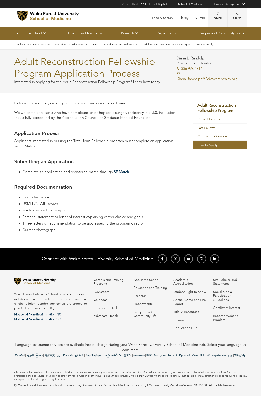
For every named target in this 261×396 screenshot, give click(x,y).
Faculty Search (162, 18)
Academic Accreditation (183, 281)
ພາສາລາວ (139, 355)
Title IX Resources (186, 312)
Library (183, 18)
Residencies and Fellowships (120, 44)
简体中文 (49, 355)
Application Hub (185, 328)
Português (160, 355)
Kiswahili (197, 355)
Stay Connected (105, 308)
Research (127, 33)
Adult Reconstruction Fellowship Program (167, 44)
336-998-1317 (191, 68)
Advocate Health (106, 316)
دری (59, 355)
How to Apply (207, 145)
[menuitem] (220, 108)
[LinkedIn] (214, 258)
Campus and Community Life (219, 33)
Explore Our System (227, 4)
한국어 (128, 355)
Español (20, 355)
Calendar (100, 300)
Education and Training (81, 33)
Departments (166, 33)
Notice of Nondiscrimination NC (37, 314)
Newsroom (102, 292)
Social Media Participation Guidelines (222, 296)
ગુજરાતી (79, 355)
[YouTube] (188, 258)
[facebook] (162, 258)
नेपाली (149, 355)
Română (172, 355)
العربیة (30, 355)
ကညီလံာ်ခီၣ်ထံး (113, 355)
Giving (218, 17)
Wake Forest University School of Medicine (41, 44)
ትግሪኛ (206, 355)
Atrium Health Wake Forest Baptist (144, 4)
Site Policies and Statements (225, 281)
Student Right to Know (189, 292)
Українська (219, 355)
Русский (184, 355)
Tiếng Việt (240, 355)
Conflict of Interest (226, 308)
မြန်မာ (39, 355)
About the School (29, 33)
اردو (230, 355)
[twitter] (175, 258)
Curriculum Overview (212, 136)
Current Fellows (208, 119)
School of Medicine (190, 4)
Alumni (200, 18)
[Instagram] (201, 258)
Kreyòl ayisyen (93, 355)
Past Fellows (206, 128)
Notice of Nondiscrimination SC (37, 319)
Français (68, 355)
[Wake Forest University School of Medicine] (48, 16)
